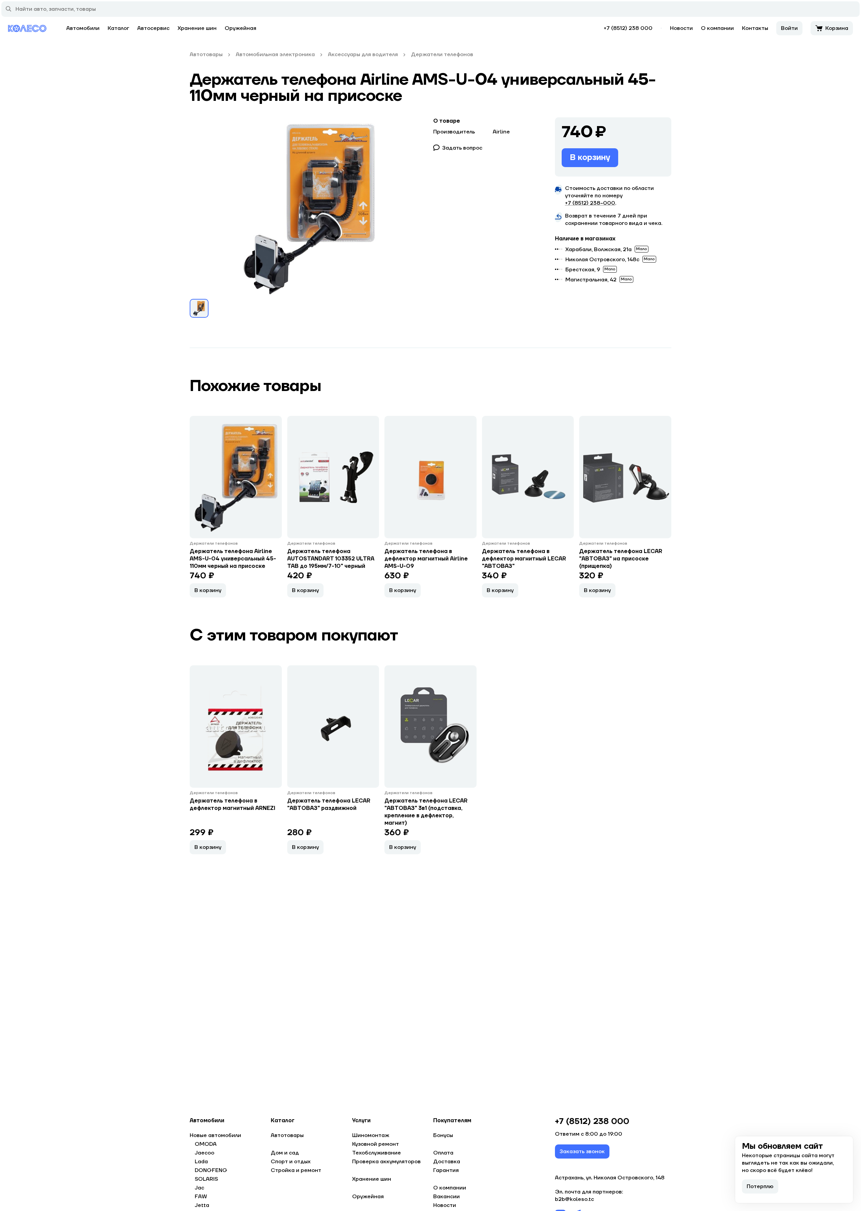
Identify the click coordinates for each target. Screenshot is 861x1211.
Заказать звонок (582, 1151)
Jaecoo (204, 1152)
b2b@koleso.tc (574, 1199)
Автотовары (287, 1135)
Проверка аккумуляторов (386, 1161)
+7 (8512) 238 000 (628, 28)
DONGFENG (211, 1170)
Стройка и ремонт (296, 1170)
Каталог (118, 28)
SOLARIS (206, 1179)
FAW (201, 1196)
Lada (201, 1161)
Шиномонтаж (370, 1135)
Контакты (755, 28)
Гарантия (446, 1170)
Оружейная (240, 28)
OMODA (206, 1144)
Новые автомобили (215, 1135)
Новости (681, 28)
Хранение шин (197, 28)
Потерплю (760, 1186)
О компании (717, 28)
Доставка (446, 1161)
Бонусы (443, 1135)
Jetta (202, 1205)
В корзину (590, 157)
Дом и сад (285, 1152)
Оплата (443, 1152)
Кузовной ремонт (375, 1144)
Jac (199, 1187)
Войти (789, 28)
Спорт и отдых (290, 1161)
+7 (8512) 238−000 (590, 203)
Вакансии (446, 1196)
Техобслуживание (376, 1152)
